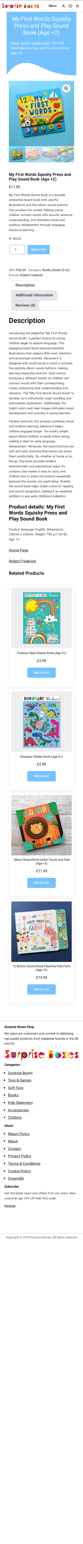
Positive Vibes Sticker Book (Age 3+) (41, 653)
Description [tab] (25, 285)
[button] (66, 88)
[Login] (63, 6)
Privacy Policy (19, 1156)
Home (14, 43)
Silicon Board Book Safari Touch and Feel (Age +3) (41, 862)
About (13, 1141)
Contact (14, 1149)
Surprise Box (18, 1073)
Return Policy (19, 1134)
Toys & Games (19, 1080)
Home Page (18, 550)
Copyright (16, 1178)
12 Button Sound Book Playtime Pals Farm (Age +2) (41, 968)
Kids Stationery (20, 1102)
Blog (7, 1226)
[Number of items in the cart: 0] (77, 6)
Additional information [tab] (34, 295)
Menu (53, 6)
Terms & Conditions (24, 1163)
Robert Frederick (31, 275)
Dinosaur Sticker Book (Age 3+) (41, 757)
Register (10, 1206)
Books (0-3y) (41, 43)
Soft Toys (15, 1088)
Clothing (14, 1117)
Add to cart (38, 249)
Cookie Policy (19, 1171)
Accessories (18, 1110)
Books (25, 43)
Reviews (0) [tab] (25, 305)
